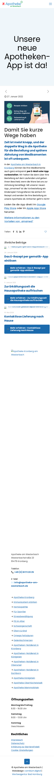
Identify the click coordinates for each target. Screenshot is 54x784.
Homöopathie (21, 606)
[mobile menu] (50, 4)
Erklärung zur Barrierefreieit (25, 746)
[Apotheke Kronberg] (12, 4)
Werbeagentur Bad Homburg (27, 774)
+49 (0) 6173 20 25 (24, 572)
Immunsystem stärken (25, 602)
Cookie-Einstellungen (22, 750)
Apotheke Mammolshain (26, 687)
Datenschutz (17, 743)
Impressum (17, 739)
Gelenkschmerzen (23, 640)
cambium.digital (33, 770)
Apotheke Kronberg (24, 597)
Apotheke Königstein (24, 678)
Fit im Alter (19, 621)
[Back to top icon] (27, 761)
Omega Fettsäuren (23, 635)
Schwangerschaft (23, 626)
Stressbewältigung (23, 616)
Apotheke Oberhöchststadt (28, 682)
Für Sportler (20, 611)
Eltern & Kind (20, 630)
